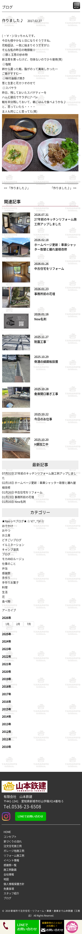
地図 (6, 879)
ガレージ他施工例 (14, 851)
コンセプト (10, 836)
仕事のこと (9, 563)
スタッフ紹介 (11, 893)
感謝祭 (6, 573)
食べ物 (6, 601)
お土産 (6, 535)
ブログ (6, 554)
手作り (6, 577)
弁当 (5, 568)
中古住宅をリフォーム (49, 268)
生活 (5, 592)
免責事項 (9, 888)
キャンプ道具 (10, 549)
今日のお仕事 (43, 419)
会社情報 (9, 874)
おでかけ (7, 526)
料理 (5, 587)
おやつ (6, 530)
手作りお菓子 (10, 582)
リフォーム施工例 (14, 855)
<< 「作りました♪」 (17, 188)
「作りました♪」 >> (63, 188)
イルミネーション (13, 544)
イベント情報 (11, 860)
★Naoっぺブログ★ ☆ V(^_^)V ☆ (23, 521)
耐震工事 (40, 341)
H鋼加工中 (41, 444)
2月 (18, 624)
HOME (7, 832)
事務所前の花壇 (44, 293)
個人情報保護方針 (14, 884)
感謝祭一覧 (10, 865)
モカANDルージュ (13, 559)
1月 (7, 624)
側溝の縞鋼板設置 (46, 361)
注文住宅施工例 (13, 846)
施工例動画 (10, 869)
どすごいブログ (11, 540)
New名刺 (40, 319)
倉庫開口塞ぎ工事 (46, 393)
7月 (29, 624)
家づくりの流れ (13, 841)
